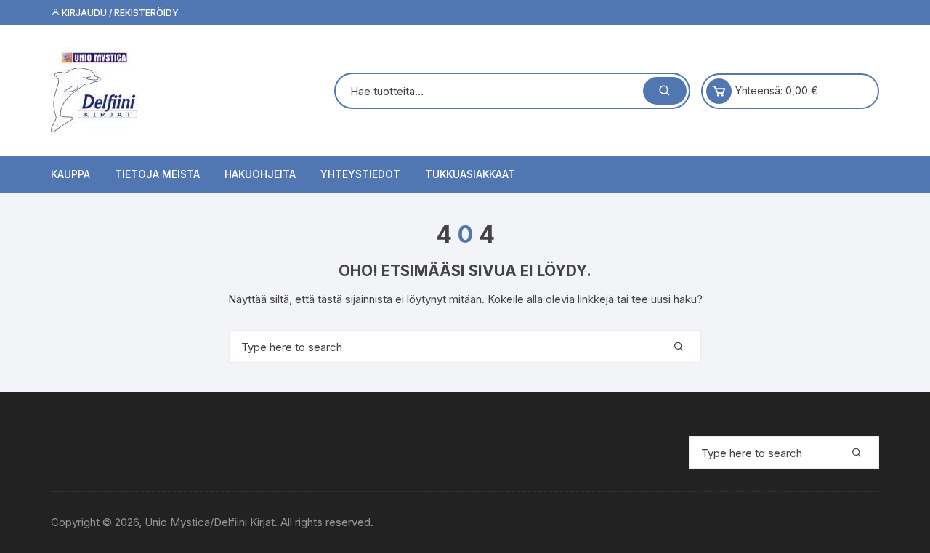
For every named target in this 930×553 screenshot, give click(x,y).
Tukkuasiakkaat (470, 174)
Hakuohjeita (260, 174)
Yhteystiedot (360, 174)
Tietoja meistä (157, 174)
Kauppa (70, 174)
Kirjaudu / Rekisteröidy (119, 12)
